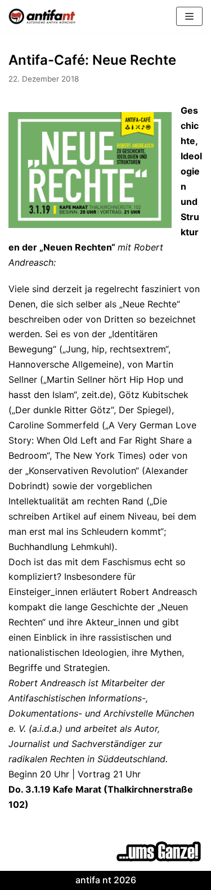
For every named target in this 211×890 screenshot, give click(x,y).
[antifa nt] (42, 16)
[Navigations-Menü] (189, 16)
